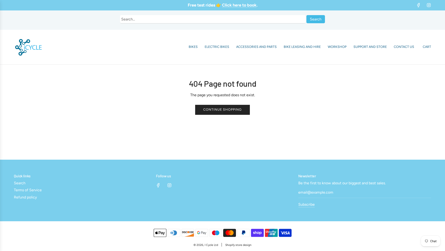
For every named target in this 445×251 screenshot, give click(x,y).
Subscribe (306, 204)
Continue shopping (222, 110)
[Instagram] (429, 5)
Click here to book (239, 5)
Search (315, 19)
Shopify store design (238, 245)
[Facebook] (418, 5)
